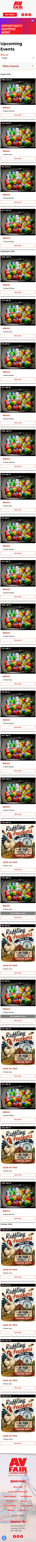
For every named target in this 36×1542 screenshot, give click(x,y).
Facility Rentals (26, 1496)
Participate (10, 1501)
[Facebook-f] (22, 14)
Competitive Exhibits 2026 (18, 1492)
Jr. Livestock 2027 (26, 1506)
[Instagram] (26, 14)
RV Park (11, 1510)
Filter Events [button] (11, 66)
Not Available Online (18, 913)
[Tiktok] (29, 14)
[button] (32, 20)
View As (4, 55)
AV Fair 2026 (18, 1487)
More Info (18, 115)
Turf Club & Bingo (9, 1506)
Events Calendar (10, 1496)
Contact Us (22, 1510)
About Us (24, 1501)
